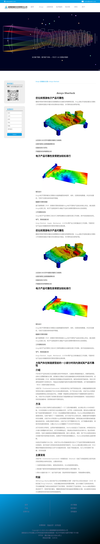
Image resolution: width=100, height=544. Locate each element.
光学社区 (58, 525)
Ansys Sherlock (54, 81)
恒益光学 (50, 525)
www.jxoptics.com (11, 1)
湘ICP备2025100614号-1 (53, 535)
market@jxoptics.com (90, 1)
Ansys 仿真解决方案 (42, 81)
